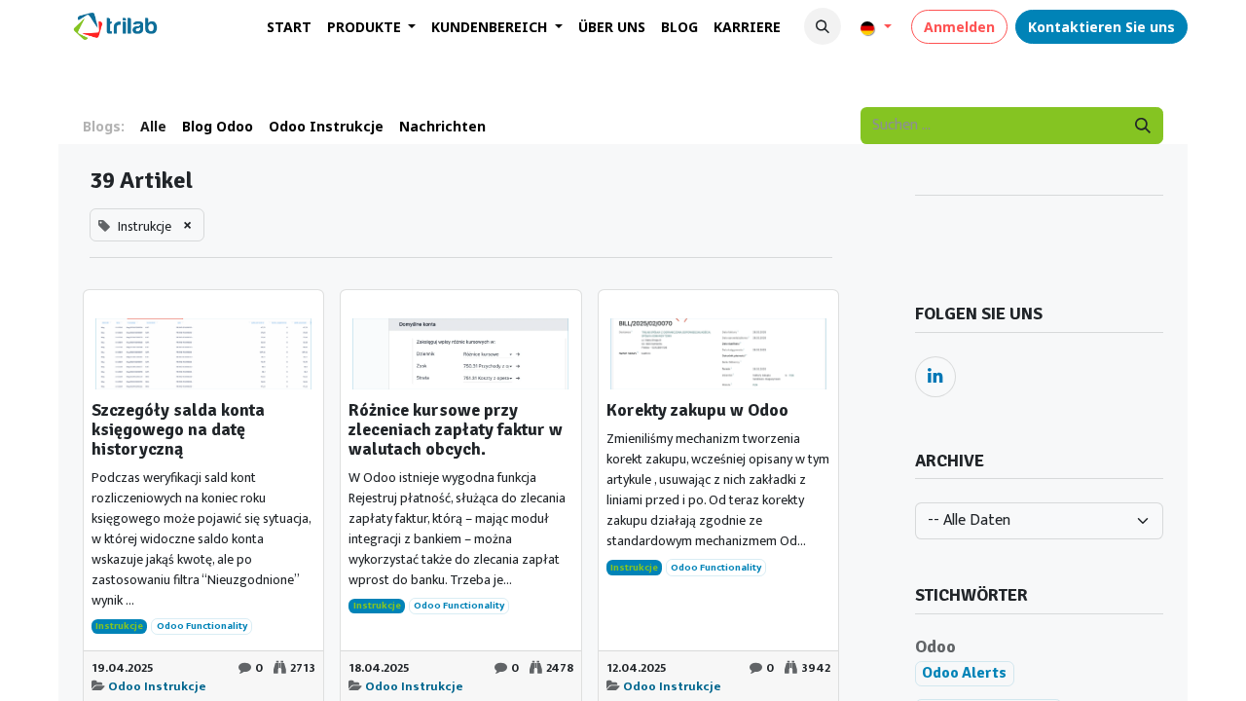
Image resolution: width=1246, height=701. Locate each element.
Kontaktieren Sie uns (1101, 27)
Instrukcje (119, 627)
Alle (153, 126)
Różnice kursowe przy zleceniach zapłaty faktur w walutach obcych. (455, 430)
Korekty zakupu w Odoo (697, 411)
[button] (822, 26)
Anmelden (959, 27)
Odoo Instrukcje (157, 686)
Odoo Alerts (964, 673)
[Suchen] (1142, 125)
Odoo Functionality (202, 627)
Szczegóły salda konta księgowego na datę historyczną (178, 430)
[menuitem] (289, 27)
